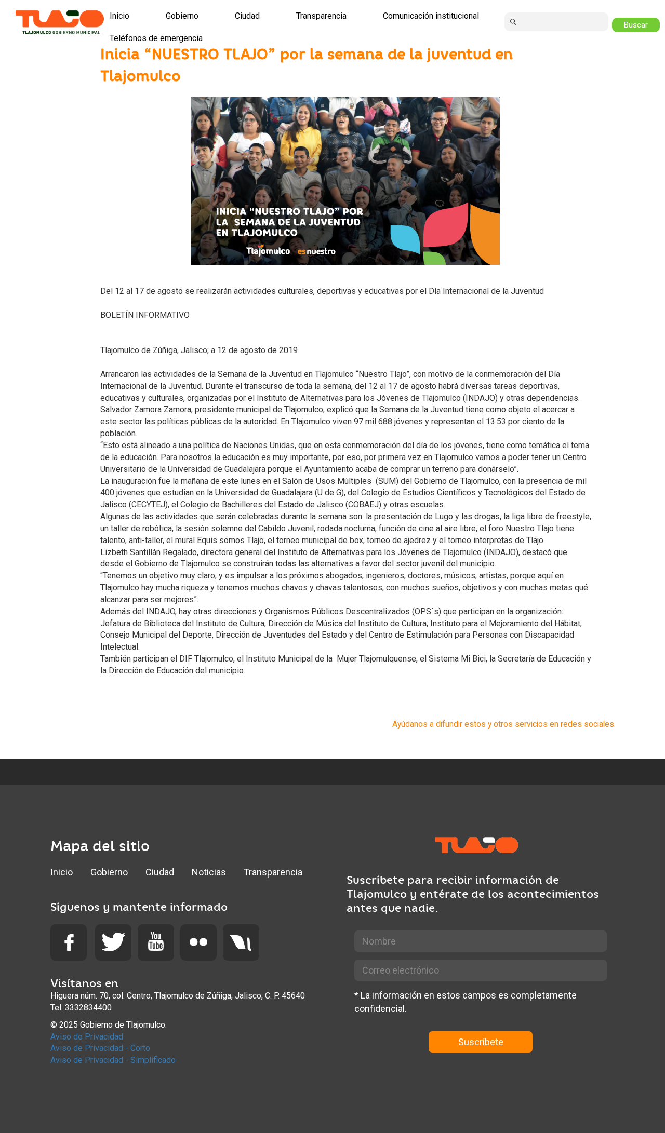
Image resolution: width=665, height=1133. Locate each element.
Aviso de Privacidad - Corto (100, 1048)
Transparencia (273, 872)
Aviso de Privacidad (86, 1037)
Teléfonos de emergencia (156, 38)
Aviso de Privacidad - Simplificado (113, 1060)
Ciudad (159, 872)
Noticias (209, 872)
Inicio (61, 872)
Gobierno (109, 872)
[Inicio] (60, 22)
